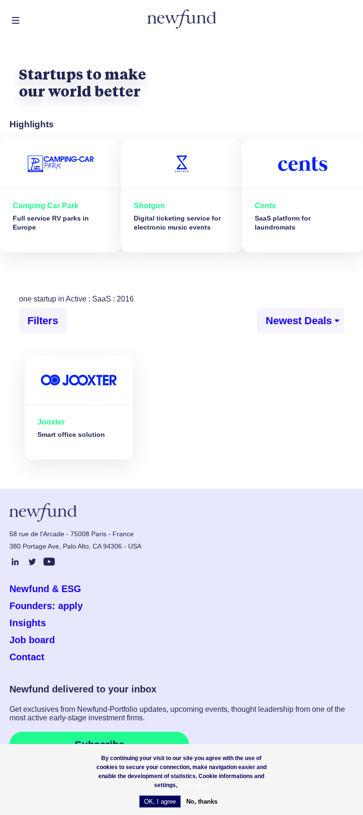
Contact (26, 657)
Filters (42, 321)
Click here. (193, 784)
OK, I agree (160, 801)
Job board (32, 640)
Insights (27, 623)
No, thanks (201, 801)
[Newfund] (181, 19)
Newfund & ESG (45, 589)
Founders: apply (46, 606)
